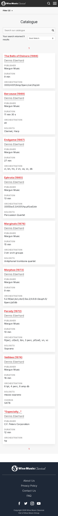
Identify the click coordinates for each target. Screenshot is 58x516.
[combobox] (29, 30)
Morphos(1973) (14, 269)
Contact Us (29, 490)
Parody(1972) (13, 311)
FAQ (29, 495)
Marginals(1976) (14, 223)
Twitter (26, 503)
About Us (29, 480)
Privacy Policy (29, 485)
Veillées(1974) (13, 357)
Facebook (19, 503)
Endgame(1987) (14, 139)
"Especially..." (13, 411)
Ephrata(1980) (13, 177)
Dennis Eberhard (14, 60)
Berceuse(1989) (14, 93)
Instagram (32, 503)
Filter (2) (6, 10)
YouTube (39, 503)
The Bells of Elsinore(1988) (21, 56)
